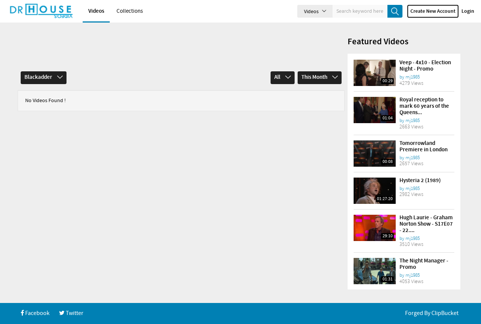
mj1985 (412, 77)
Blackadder (38, 77)
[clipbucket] (41, 11)
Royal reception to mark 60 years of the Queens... (424, 106)
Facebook (37, 313)
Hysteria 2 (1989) (420, 180)
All (277, 77)
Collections (129, 11)
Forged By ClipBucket (431, 313)
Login (467, 11)
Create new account (432, 11)
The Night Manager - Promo (423, 264)
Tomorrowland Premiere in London (423, 147)
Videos (96, 11)
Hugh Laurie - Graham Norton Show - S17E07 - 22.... (426, 224)
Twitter (74, 313)
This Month (314, 77)
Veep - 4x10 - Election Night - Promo (425, 66)
